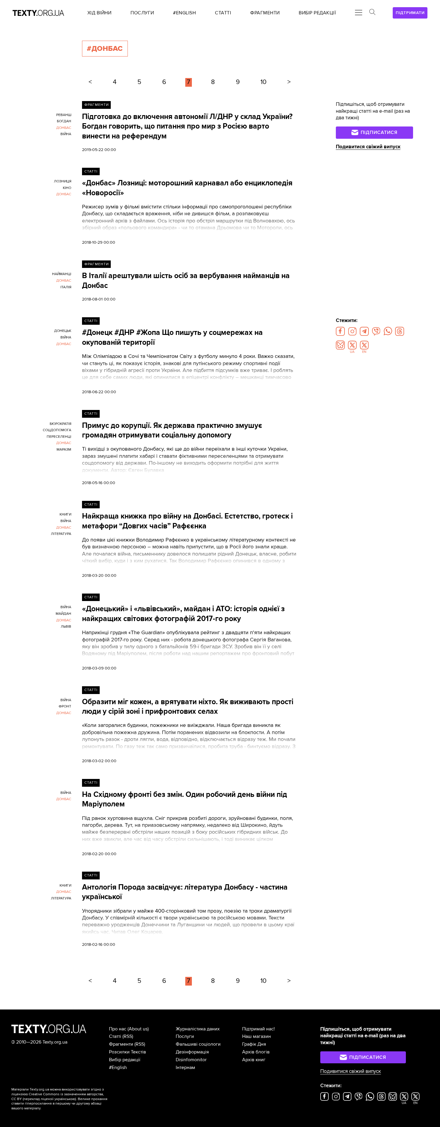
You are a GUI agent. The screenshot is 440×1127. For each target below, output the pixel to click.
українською (64, 1099)
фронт (65, 706)
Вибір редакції (124, 1060)
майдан (63, 613)
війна (65, 134)
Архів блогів (256, 1052)
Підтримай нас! (258, 1029)
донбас (63, 128)
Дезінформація (192, 1052)
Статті (91, 171)
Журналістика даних (198, 1029)
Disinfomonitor (191, 1060)
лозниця (62, 181)
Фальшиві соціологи (198, 1044)
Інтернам (185, 1067)
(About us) (138, 1029)
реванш (63, 115)
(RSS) (127, 1036)
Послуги (185, 1036)
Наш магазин (256, 1036)
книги (65, 514)
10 (263, 82)
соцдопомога (57, 430)
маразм (64, 449)
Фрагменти (96, 105)
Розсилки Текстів (127, 1052)
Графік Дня (254, 1044)
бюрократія (60, 424)
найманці (61, 274)
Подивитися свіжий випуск (368, 147)
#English (118, 1067)
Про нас (117, 1029)
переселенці (59, 436)
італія (65, 287)
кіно (67, 188)
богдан (64, 121)
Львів (66, 626)
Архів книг (253, 1060)
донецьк (62, 331)
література (61, 534)
